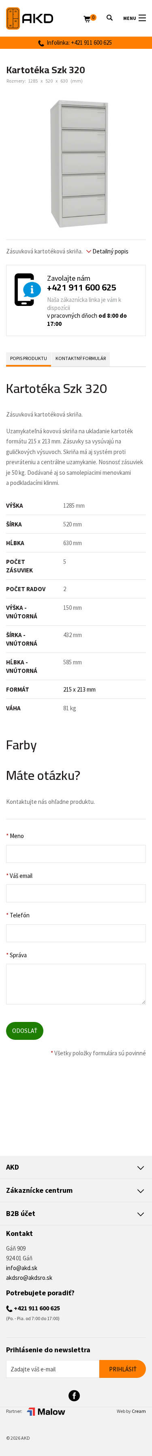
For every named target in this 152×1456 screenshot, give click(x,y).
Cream (139, 1411)
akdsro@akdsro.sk (29, 1277)
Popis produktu (28, 358)
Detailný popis (109, 251)
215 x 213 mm (79, 689)
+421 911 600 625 (81, 287)
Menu (129, 18)
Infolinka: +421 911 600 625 (78, 42)
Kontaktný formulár (81, 358)
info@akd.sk (21, 1268)
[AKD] (44, 18)
